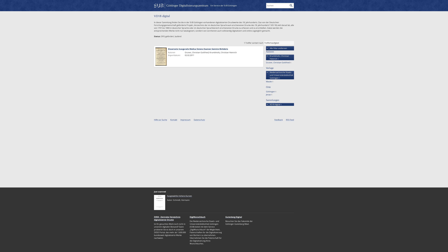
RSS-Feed (290, 120)
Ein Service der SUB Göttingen (223, 5)
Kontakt (173, 120)
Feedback (278, 120)
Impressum (185, 120)
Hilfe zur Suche (160, 120)
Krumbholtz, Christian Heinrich (277, 57)
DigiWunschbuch (197, 217)
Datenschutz (199, 120)
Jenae (269, 94)
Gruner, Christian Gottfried (278, 62)
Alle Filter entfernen (276, 48)
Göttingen (271, 91)
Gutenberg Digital (233, 217)
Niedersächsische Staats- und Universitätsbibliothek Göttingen (279, 75)
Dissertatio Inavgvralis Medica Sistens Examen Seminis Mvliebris (198, 49)
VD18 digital (274, 104)
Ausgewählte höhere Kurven (179, 196)
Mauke (269, 81)
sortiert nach (257, 43)
